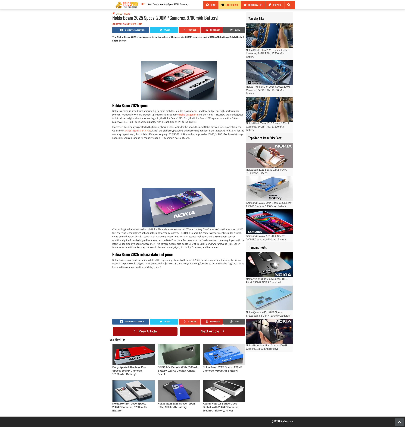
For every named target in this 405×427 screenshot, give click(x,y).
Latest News (232, 5)
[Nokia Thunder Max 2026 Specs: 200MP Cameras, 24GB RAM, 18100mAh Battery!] (269, 72)
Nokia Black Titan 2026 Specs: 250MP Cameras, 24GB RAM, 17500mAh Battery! (169, 4)
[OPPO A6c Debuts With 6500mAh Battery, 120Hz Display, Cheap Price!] (179, 354)
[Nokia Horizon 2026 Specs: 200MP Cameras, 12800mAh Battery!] (133, 391)
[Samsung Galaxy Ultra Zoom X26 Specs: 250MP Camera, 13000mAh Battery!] (269, 188)
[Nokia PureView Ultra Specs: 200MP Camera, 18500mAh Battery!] (269, 331)
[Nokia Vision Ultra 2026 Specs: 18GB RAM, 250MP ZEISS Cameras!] (269, 264)
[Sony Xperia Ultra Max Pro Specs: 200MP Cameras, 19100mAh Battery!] (133, 354)
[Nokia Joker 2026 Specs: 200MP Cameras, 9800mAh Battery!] (224, 354)
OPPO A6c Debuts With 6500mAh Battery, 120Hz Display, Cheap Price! (178, 371)
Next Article (210, 331)
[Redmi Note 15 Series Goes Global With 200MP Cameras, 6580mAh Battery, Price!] (224, 391)
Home (213, 5)
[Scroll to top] (399, 422)
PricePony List (255, 5)
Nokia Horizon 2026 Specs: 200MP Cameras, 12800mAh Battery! (129, 407)
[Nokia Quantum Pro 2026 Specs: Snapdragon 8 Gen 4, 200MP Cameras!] (269, 298)
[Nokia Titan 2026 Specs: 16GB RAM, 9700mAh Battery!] (179, 391)
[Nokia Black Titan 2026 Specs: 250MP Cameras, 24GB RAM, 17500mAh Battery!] (269, 35)
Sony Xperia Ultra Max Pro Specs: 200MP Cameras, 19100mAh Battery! (129, 371)
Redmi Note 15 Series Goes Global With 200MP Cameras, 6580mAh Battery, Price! (221, 407)
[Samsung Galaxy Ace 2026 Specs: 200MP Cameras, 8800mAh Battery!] (269, 221)
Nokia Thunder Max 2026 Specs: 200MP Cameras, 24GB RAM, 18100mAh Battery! (269, 90)
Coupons (277, 5)
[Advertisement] (178, 51)
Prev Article (147, 331)
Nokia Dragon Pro (188, 114)
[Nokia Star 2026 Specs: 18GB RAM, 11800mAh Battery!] (269, 155)
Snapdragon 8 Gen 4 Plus (138, 130)
